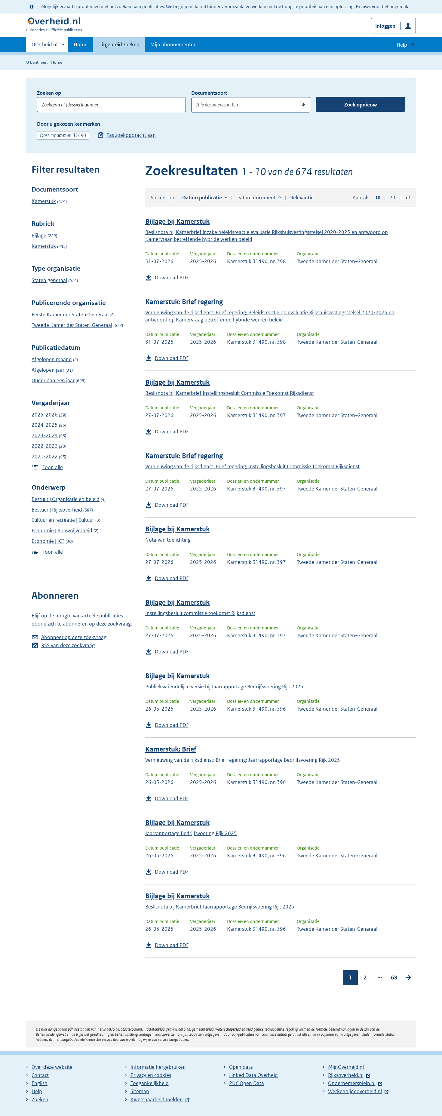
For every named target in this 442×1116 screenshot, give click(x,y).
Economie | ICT (48, 541)
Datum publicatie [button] (202, 197)
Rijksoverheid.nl (346, 1075)
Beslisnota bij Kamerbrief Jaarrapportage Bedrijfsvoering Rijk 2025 (219, 906)
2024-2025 (45, 425)
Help (37, 1091)
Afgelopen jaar (48, 370)
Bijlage (39, 235)
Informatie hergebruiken (158, 1067)
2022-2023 (45, 446)
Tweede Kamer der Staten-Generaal (72, 325)
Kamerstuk (44, 201)
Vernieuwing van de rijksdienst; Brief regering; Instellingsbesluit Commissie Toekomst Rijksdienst (252, 466)
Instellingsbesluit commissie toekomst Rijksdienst (200, 613)
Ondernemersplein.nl (352, 1083)
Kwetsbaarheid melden (156, 1099)
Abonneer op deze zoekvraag (73, 637)
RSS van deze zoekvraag (68, 645)
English (40, 1083)
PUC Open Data (246, 1083)
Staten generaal (49, 280)
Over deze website (52, 1067)
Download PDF (172, 277)
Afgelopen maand (52, 359)
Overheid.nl (44, 46)
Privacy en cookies (150, 1075)
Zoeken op (49, 93)
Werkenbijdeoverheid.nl (355, 1091)
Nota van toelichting (168, 539)
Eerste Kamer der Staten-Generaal (70, 314)
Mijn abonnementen (173, 44)
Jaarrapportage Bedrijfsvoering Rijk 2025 (191, 833)
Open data (241, 1067)
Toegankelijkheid (149, 1083)
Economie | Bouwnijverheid (62, 530)
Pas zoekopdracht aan (131, 135)
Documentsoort (209, 93)
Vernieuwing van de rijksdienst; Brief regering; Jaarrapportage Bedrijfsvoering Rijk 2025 (242, 760)
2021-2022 (45, 456)
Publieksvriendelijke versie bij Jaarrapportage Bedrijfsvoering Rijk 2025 (224, 686)
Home (80, 44)
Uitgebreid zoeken (119, 44)
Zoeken (40, 1099)
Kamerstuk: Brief (170, 749)
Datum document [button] (256, 197)
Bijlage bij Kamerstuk (177, 221)
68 (394, 977)
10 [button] (377, 197)
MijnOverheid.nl (346, 1067)
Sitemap (139, 1091)
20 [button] (392, 197)
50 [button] (407, 197)
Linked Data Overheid (253, 1075)
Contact (40, 1075)
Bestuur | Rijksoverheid (57, 509)
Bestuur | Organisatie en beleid (66, 499)
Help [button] (402, 45)
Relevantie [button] (302, 197)
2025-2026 (45, 414)
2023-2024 (45, 435)
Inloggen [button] (385, 26)
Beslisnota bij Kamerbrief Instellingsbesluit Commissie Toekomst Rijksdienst (229, 393)
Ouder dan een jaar (53, 380)
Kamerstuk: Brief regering (184, 302)
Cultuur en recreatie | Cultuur (63, 520)
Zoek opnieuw (360, 104)
